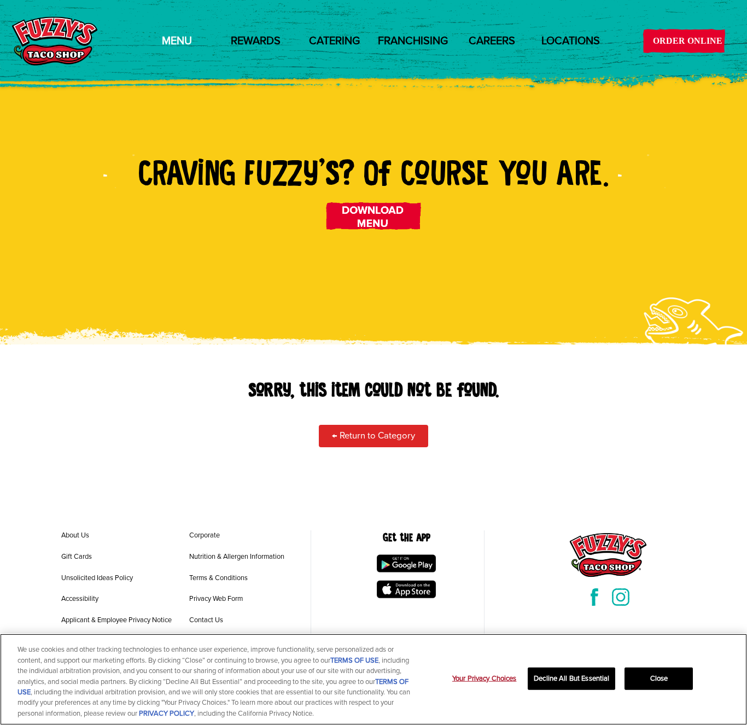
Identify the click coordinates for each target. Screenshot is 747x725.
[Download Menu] (374, 216)
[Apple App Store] (406, 589)
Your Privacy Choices (484, 678)
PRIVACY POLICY (166, 713)
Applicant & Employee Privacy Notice (116, 620)
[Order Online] (684, 41)
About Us (75, 535)
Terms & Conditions (218, 578)
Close (659, 678)
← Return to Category (373, 435)
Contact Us (206, 620)
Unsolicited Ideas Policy (97, 578)
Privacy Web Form (216, 598)
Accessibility (79, 598)
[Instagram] (620, 597)
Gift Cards (76, 556)
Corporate (204, 535)
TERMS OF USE (354, 660)
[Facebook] (594, 597)
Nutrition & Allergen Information (236, 556)
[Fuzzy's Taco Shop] (54, 41)
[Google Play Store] (406, 563)
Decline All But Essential (571, 678)
